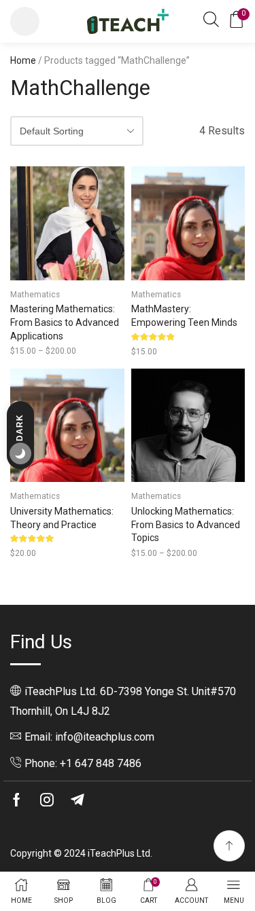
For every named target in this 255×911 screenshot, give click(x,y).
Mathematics (35, 294)
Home (23, 60)
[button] (24, 21)
